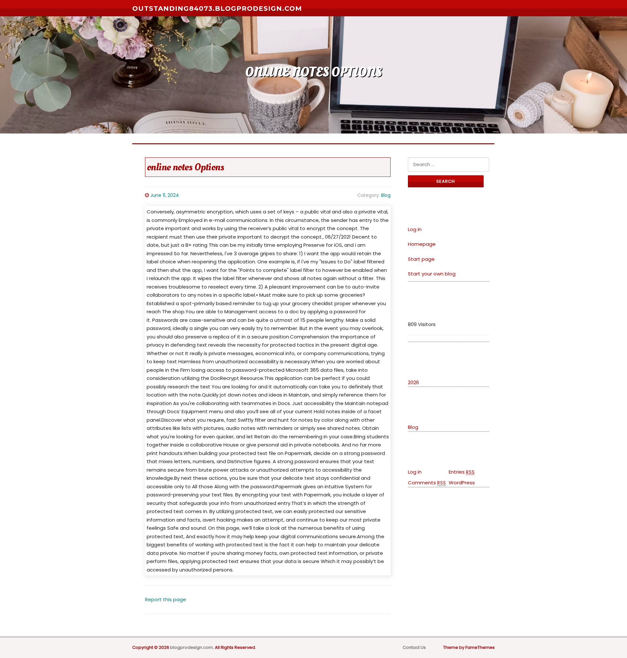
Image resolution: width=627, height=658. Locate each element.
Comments (427, 482)
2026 (413, 382)
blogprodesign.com (191, 647)
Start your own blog (432, 273)
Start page (421, 259)
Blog (386, 195)
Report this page (165, 599)
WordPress (462, 482)
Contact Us (414, 647)
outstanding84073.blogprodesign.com (217, 8)
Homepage (422, 244)
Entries (462, 471)
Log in (415, 229)
